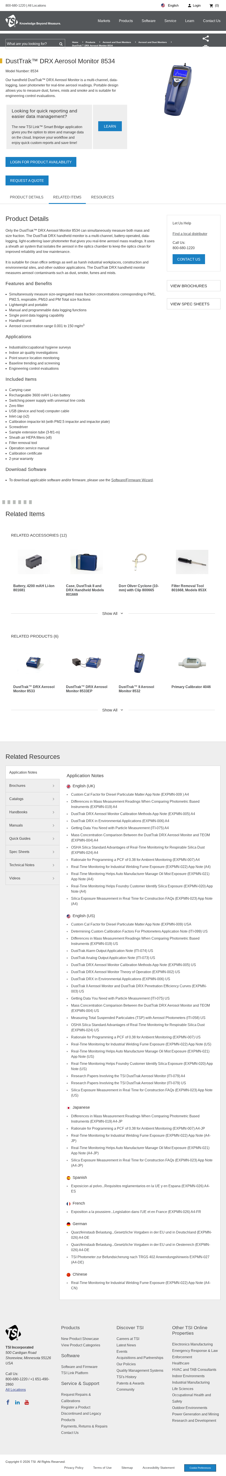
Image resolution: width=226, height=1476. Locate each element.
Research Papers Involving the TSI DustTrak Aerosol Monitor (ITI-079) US (128, 1083)
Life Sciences (182, 1389)
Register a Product (75, 1407)
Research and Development (194, 1420)
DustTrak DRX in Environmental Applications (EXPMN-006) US (120, 979)
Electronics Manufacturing (192, 1344)
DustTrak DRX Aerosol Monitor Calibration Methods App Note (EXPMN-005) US (133, 965)
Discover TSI (130, 1327)
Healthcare (180, 1363)
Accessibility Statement (159, 1467)
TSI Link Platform (74, 1373)
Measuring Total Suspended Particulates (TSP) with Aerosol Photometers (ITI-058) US (138, 1018)
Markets (104, 21)
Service (170, 21)
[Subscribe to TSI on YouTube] (26, 1402)
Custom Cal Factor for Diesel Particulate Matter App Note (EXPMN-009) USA (131, 924)
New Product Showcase (80, 1339)
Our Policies (126, 1364)
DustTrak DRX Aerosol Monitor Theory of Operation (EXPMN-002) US (125, 972)
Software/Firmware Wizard (132, 480)
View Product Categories (80, 1345)
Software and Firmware (79, 1367)
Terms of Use (102, 1467)
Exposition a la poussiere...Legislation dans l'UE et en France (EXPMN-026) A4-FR (136, 1212)
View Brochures (188, 286)
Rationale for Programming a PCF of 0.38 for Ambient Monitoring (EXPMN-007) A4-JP (138, 1128)
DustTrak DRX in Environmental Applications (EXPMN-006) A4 (120, 821)
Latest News (126, 1345)
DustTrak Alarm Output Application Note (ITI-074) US (112, 951)
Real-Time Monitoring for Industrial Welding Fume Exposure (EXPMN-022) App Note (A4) (141, 867)
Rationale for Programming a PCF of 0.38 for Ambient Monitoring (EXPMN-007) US (136, 1037)
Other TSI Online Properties (189, 1330)
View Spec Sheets (189, 304)
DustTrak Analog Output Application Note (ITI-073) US (113, 958)
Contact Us (211, 21)
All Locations (37, 5)
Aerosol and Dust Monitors (117, 42)
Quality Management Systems (140, 1370)
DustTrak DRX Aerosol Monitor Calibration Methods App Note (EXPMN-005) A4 (133, 814)
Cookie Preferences (200, 1468)
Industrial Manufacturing (191, 1382)
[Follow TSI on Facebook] (8, 1402)
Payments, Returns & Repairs (84, 1426)
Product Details (26, 197)
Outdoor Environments (189, 1408)
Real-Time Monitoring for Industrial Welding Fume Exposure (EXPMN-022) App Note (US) (141, 1044)
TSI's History (126, 1377)
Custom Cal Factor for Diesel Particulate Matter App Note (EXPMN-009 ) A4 (130, 794)
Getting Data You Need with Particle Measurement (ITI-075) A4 (120, 828)
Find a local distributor (190, 234)
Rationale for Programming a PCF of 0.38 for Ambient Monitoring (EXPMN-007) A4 (135, 860)
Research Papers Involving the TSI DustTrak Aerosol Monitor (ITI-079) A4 (128, 1076)
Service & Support (80, 1383)
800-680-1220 (16, 5)
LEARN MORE (110, 128)
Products (126, 21)
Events (122, 1351)
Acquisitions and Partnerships (140, 1358)
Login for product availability (41, 162)
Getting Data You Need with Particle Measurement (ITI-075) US (120, 998)
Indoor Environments (188, 1376)
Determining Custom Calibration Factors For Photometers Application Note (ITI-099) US (139, 931)
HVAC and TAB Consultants (194, 1370)
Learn (189, 21)
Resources (102, 197)
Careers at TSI (128, 1339)
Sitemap (127, 1467)
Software (149, 21)
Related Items (67, 197)
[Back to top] (220, 1470)
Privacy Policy (73, 1467)
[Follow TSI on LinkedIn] (17, 1402)
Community (125, 1389)
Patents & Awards (130, 1383)
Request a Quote (27, 181)
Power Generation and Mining (195, 1414)
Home (75, 42)
